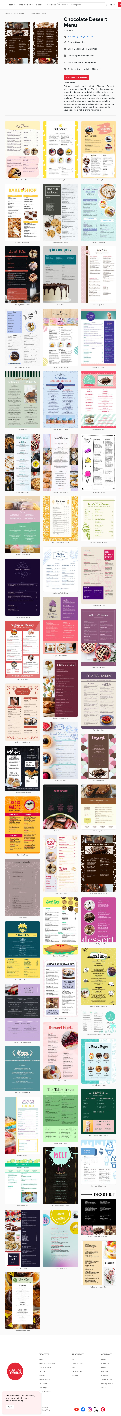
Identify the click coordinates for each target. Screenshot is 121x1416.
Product (11, 5)
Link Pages (43, 1388)
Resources (51, 5)
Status (103, 1388)
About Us (105, 1363)
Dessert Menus (19, 13)
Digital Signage (45, 1367)
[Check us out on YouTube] (76, 1410)
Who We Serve (26, 5)
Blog (74, 1367)
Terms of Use (106, 1379)
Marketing (43, 1375)
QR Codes (43, 1383)
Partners (104, 1371)
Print (74, 1359)
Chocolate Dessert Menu (36, 13)
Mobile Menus (44, 1379)
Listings (42, 1371)
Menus (7, 13)
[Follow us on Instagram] (89, 1410)
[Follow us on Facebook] (82, 1410)
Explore (75, 1375)
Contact (104, 1375)
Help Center (77, 1371)
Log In (112, 5)
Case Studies (77, 1363)
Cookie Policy (16, 1400)
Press (103, 1367)
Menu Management (47, 1363)
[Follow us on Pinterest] (102, 1410)
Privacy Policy (107, 1383)
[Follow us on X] (95, 1410)
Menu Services (45, 1392)
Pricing (39, 5)
